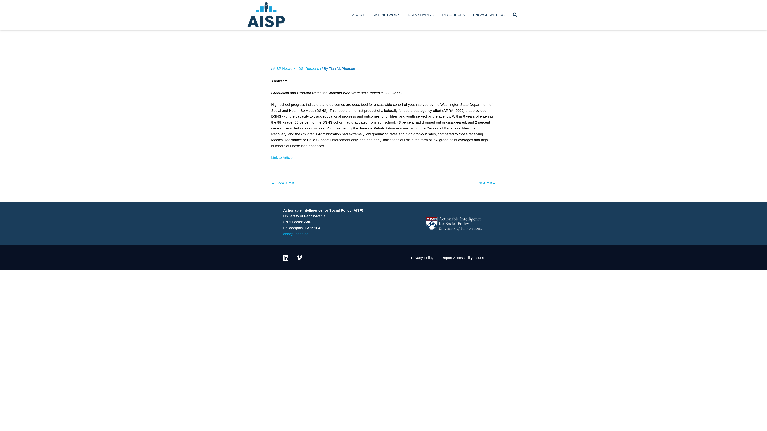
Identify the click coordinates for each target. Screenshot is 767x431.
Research (313, 69)
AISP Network (386, 15)
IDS (300, 69)
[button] (515, 15)
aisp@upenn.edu (296, 234)
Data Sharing (421, 15)
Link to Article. (282, 158)
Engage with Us (489, 15)
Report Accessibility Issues (462, 258)
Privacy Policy (422, 258)
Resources (453, 15)
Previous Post (283, 183)
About (358, 15)
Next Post (487, 183)
